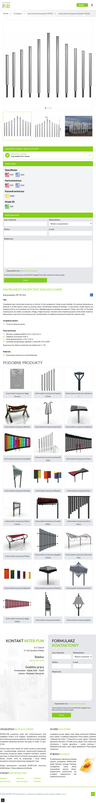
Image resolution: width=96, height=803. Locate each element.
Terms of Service (55, 275)
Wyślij (25, 280)
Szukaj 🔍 (82, 5)
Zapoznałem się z (22, 271)
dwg (12, 196)
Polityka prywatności (5, 779)
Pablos (63, 794)
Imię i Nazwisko (10, 220)
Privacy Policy (42, 275)
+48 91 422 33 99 (36, 660)
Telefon (7, 229)
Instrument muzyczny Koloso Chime (74, 13)
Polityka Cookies (37, 779)
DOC (22, 175)
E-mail (51, 229)
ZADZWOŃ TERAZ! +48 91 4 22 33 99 (21, 149)
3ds (11, 206)
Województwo (54, 220)
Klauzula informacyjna (22, 779)
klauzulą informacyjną (28, 271)
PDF (12, 175)
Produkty (18, 13)
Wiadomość (8, 239)
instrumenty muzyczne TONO (40, 13)
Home (5, 13)
